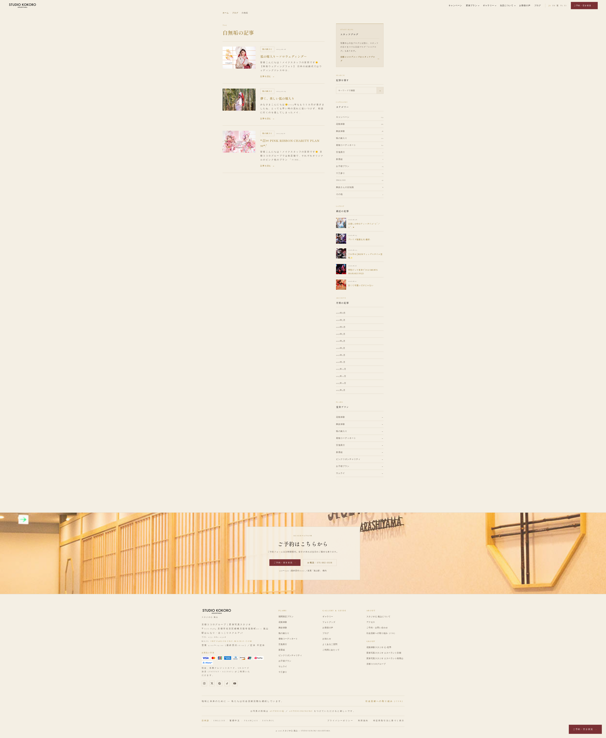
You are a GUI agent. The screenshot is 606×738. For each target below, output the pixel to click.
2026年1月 (340, 362)
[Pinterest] (219, 683)
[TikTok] (227, 683)
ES (565, 5)
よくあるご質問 (329, 644)
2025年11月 (341, 376)
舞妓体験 (283, 627)
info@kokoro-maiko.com (231, 641)
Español (268, 720)
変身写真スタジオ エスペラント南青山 (384, 658)
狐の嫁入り (284, 633)
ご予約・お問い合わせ (377, 627)
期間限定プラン (286, 616)
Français (251, 720)
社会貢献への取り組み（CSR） (381, 633)
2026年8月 (341, 313)
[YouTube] (234, 683)
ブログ (537, 5)
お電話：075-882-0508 (319, 562)
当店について (506, 5)
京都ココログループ (376, 664)
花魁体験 (283, 622)
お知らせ (326, 639)
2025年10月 (341, 383)
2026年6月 (341, 327)
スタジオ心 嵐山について (378, 616)
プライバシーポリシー (340, 720)
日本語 (205, 720)
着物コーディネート (288, 639)
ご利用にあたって (331, 650)
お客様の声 (524, 5)
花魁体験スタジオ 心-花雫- (379, 647)
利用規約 (363, 720)
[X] (212, 683)
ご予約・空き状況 (584, 5)
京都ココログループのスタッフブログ (359, 58)
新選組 (282, 650)
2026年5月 (340, 334)
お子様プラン (285, 661)
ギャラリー (488, 5)
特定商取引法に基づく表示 (388, 720)
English (219, 720)
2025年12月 (341, 369)
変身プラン (471, 5)
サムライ (283, 666)
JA (549, 5)
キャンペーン (455, 5)
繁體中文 (235, 720)
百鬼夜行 (283, 644)
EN (553, 5)
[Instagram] (204, 683)
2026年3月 (340, 348)
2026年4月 (340, 341)
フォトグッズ (328, 622)
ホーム (226, 13)
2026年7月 (340, 320)
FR (561, 5)
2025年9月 (340, 390)
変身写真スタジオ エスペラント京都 (383, 653)
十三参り (283, 672)
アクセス (370, 622)
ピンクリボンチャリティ (290, 655)
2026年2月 (340, 355)
